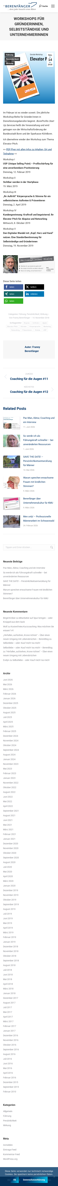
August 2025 (9, 712)
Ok (14, 1180)
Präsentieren (27, 330)
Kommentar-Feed (11, 1154)
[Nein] (54, 1176)
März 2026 (8, 689)
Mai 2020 (7, 871)
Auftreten (36, 323)
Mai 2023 (7, 768)
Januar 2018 (9, 993)
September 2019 (11, 904)
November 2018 (10, 951)
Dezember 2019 (10, 890)
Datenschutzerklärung (34, 1180)
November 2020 (10, 848)
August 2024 (9, 754)
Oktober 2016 (9, 1045)
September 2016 (11, 1049)
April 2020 (8, 876)
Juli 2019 (7, 914)
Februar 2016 (9, 1077)
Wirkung (9, 63)
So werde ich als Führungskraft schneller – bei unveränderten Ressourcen (38, 440)
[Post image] (11, 423)
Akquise (27, 323)
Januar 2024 (9, 759)
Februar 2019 (9, 937)
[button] (13, 287)
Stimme (38, 330)
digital (44, 323)
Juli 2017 (7, 1007)
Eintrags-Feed (9, 1149)
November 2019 (10, 895)
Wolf (5, 626)
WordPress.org (10, 1159)
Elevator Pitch (12, 326)
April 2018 (8, 984)
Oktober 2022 (9, 787)
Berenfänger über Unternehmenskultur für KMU (38, 500)
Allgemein (7, 1111)
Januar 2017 (9, 1031)
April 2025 (8, 722)
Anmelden (8, 1145)
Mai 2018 (7, 979)
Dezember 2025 (10, 703)
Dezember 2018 (10, 946)
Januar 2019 (9, 942)
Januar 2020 (9, 885)
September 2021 (11, 811)
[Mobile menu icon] (53, 6)
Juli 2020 (7, 867)
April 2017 (8, 1016)
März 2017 (8, 1021)
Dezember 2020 (10, 843)
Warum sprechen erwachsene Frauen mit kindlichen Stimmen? (38, 482)
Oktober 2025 (9, 708)
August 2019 (9, 909)
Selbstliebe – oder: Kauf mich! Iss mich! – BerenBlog (27, 647)
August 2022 (9, 792)
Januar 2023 (9, 778)
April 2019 (8, 928)
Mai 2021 (7, 825)
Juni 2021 (8, 820)
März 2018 (8, 988)
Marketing (47, 326)
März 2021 (8, 829)
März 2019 (8, 932)
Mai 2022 (7, 801)
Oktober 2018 (9, 956)
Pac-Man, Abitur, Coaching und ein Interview (38, 420)
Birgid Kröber (9, 618)
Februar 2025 (9, 731)
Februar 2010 (9, 1091)
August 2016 (9, 1054)
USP (45, 330)
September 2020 (11, 857)
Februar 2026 (9, 694)
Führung (9, 55)
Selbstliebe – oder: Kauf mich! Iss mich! (21, 643)
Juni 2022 (8, 797)
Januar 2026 (9, 698)
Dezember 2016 (10, 1035)
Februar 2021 (9, 834)
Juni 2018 (8, 974)
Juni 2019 (8, 918)
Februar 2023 (9, 773)
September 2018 (11, 960)
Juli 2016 (7, 1059)
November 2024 (10, 740)
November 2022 (10, 782)
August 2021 (9, 815)
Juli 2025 (7, 717)
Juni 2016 (8, 1063)
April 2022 (8, 806)
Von (19, 318)
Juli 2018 (7, 970)
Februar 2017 (9, 1026)
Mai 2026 (7, 684)
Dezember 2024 (10, 736)
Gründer (24, 326)
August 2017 (9, 1002)
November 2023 (10, 764)
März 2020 (8, 881)
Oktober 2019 (9, 899)
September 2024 (11, 750)
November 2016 (10, 1040)
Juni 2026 (8, 679)
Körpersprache (35, 326)
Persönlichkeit (12, 59)
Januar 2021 (9, 839)
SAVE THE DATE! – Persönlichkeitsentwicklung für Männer (37, 461)
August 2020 (9, 862)
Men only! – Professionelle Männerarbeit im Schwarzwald (38, 518)
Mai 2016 (7, 1068)
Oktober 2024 (9, 745)
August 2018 (9, 965)
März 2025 (8, 726)
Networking (15, 330)
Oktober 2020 (9, 853)
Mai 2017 (7, 1012)
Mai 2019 (7, 923)
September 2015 (11, 1087)
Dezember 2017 (10, 998)
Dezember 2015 (10, 1082)
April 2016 (8, 1073)
